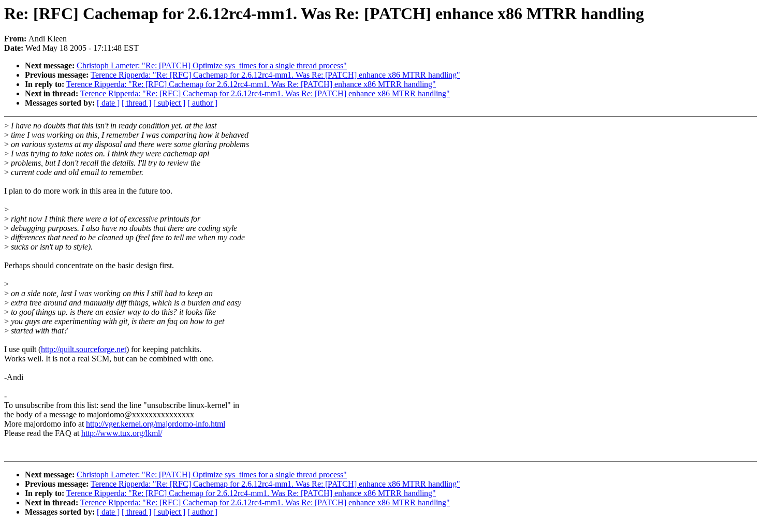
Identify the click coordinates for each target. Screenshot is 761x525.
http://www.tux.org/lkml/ (121, 433)
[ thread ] (136, 102)
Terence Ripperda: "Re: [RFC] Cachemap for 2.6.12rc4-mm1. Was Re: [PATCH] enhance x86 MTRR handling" (275, 74)
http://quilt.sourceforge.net (83, 349)
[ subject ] (169, 102)
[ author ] (202, 102)
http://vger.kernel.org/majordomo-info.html (155, 423)
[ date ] (108, 102)
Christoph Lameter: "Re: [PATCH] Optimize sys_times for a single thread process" (212, 65)
